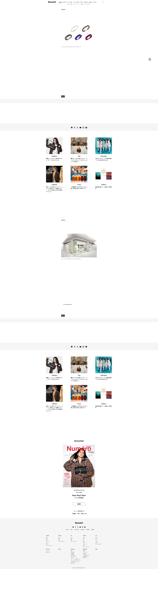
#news (63, 96)
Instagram (84, 131)
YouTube (80, 131)
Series (81, 2)
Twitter (77, 131)
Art (67, 2)
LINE (71, 131)
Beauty (64, 2)
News (69, 4)
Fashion (60, 2)
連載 (82, 4)
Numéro (52, 2)
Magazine (91, 2)
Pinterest (87, 131)
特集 (71, 4)
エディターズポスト (87, 4)
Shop (95, 2)
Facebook (74, 131)
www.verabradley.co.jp (68, 316)
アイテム (74, 4)
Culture (70, 2)
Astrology (86, 2)
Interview (77, 2)
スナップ (78, 4)
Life (74, 2)
